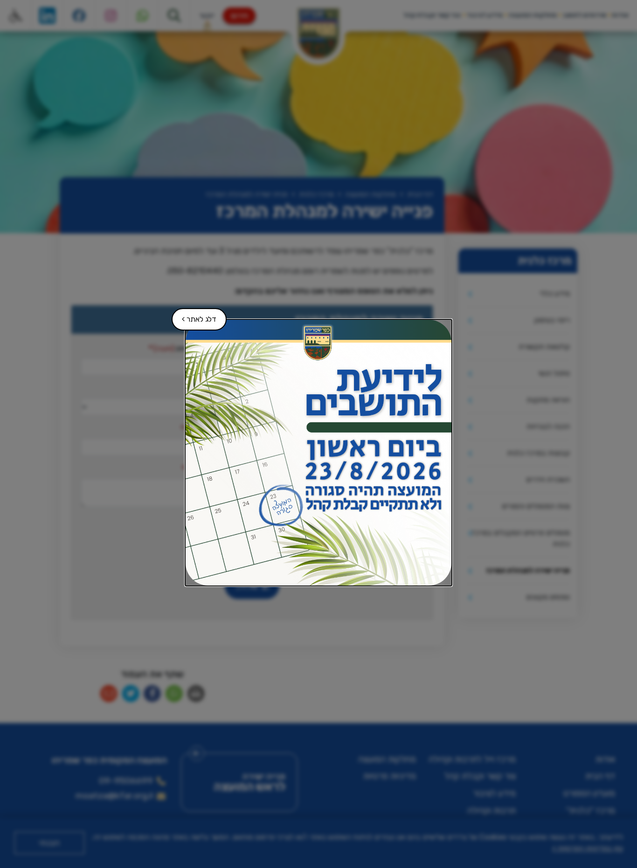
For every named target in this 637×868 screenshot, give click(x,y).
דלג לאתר (194, 316)
